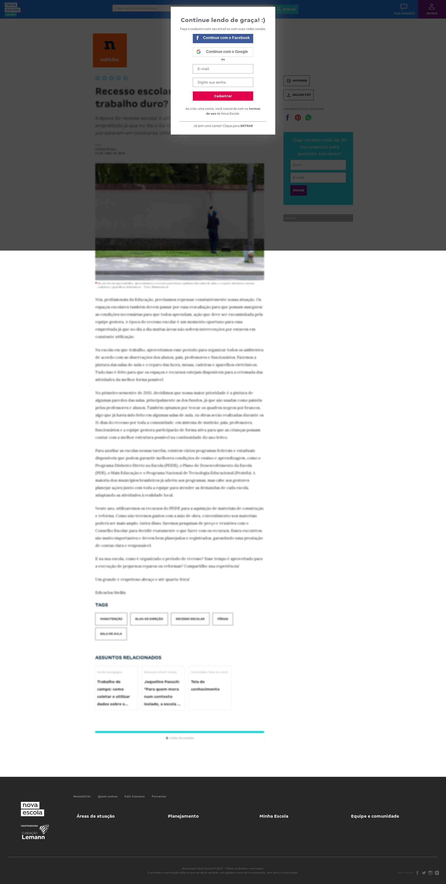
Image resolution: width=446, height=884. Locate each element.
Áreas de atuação (96, 816)
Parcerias (159, 796)
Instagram (430, 873)
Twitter (424, 873)
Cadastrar (223, 96)
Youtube (437, 873)
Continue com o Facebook (226, 38)
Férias (222, 619)
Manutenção (111, 619)
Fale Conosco (135, 796)
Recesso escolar (190, 619)
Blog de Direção (149, 619)
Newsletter (82, 796)
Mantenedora (29, 826)
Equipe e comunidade (375, 816)
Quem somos (108, 796)
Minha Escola (273, 816)
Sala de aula (111, 634)
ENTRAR (246, 126)
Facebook (417, 873)
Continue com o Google (227, 52)
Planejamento (183, 816)
